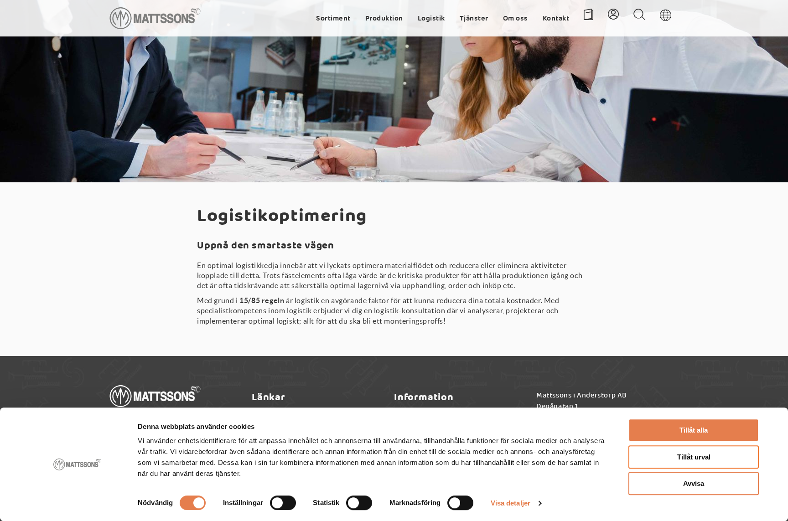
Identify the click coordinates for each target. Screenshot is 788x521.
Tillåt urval (693, 457)
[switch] (283, 502)
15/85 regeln (261, 300)
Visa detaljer (510, 503)
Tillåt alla (693, 430)
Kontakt (556, 20)
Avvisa (693, 483)
